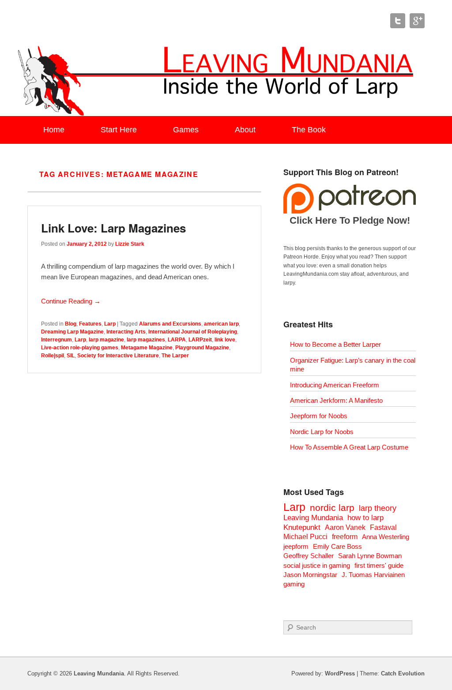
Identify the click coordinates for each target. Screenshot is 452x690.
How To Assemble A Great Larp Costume (349, 447)
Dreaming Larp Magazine (72, 332)
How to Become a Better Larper (335, 344)
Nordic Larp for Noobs (322, 431)
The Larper (175, 355)
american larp (221, 324)
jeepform (296, 546)
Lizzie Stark (129, 244)
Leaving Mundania (313, 518)
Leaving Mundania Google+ (417, 20)
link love (225, 340)
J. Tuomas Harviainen (373, 574)
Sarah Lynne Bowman (370, 555)
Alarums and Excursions (170, 324)
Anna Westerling (385, 536)
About (245, 129)
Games (186, 129)
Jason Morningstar (310, 574)
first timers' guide (378, 565)
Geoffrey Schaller (308, 555)
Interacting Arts (126, 332)
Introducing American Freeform (334, 385)
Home (53, 129)
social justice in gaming (316, 565)
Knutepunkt (301, 527)
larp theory (377, 508)
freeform (345, 536)
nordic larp (332, 507)
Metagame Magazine (147, 348)
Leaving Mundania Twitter (397, 20)
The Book (309, 129)
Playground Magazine (202, 348)
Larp (110, 324)
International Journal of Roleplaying (192, 332)
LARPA (177, 340)
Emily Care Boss (337, 546)
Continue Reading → (71, 301)
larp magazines (146, 340)
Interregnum (56, 340)
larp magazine (106, 340)
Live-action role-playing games (79, 348)
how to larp (365, 518)
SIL (71, 355)
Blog (70, 324)
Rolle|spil (52, 355)
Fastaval (383, 527)
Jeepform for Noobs (318, 416)
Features (90, 324)
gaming (294, 584)
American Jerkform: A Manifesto (336, 400)
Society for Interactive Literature (118, 355)
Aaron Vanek (345, 527)
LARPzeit (200, 340)
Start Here (119, 129)
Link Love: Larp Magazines (113, 228)
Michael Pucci (305, 536)
